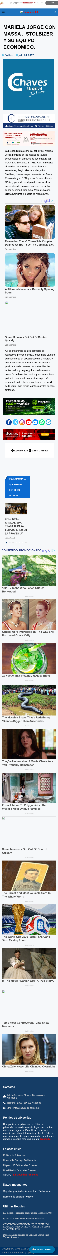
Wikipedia (45, 1139)
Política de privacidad (17, 1117)
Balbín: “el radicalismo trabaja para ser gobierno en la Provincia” (16, 526)
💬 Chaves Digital (42, 1249)
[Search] (54, 12)
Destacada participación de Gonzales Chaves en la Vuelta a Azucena (26, 1236)
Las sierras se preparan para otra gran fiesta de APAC (27, 1213)
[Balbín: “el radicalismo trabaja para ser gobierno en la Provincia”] (16, 509)
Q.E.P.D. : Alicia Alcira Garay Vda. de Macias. (23, 1218)
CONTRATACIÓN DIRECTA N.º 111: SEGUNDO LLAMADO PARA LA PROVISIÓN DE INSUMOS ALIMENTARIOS (26, 1226)
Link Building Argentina (25, 1174)
